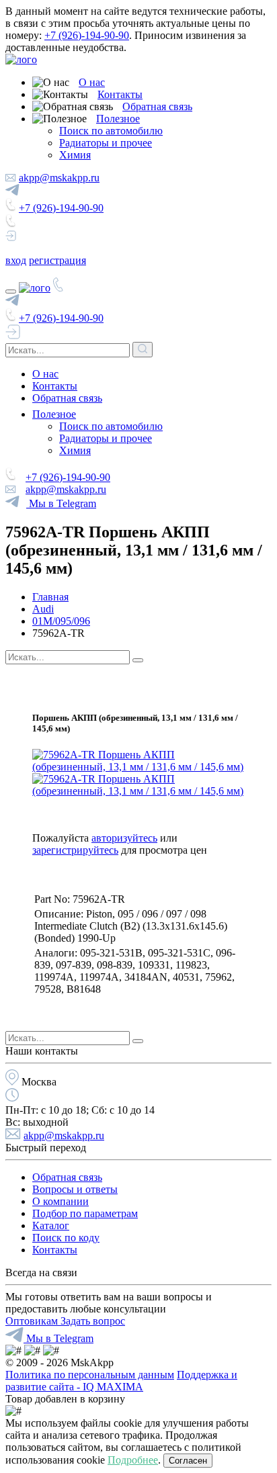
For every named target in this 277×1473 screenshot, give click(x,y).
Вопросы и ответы (75, 1189)
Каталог (50, 1225)
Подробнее (133, 1460)
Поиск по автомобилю (111, 130)
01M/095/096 (61, 621)
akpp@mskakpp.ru (59, 177)
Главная (50, 596)
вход (15, 260)
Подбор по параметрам (85, 1213)
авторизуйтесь (124, 838)
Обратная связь (157, 106)
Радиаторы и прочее (105, 142)
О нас (92, 82)
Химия (75, 155)
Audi (43, 609)
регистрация (57, 260)
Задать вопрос (93, 1321)
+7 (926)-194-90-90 (86, 35)
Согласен (188, 1461)
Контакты (120, 94)
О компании (60, 1201)
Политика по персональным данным (89, 1374)
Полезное (118, 118)
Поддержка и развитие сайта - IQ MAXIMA (121, 1380)
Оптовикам (33, 1321)
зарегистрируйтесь (75, 850)
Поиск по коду (66, 1237)
